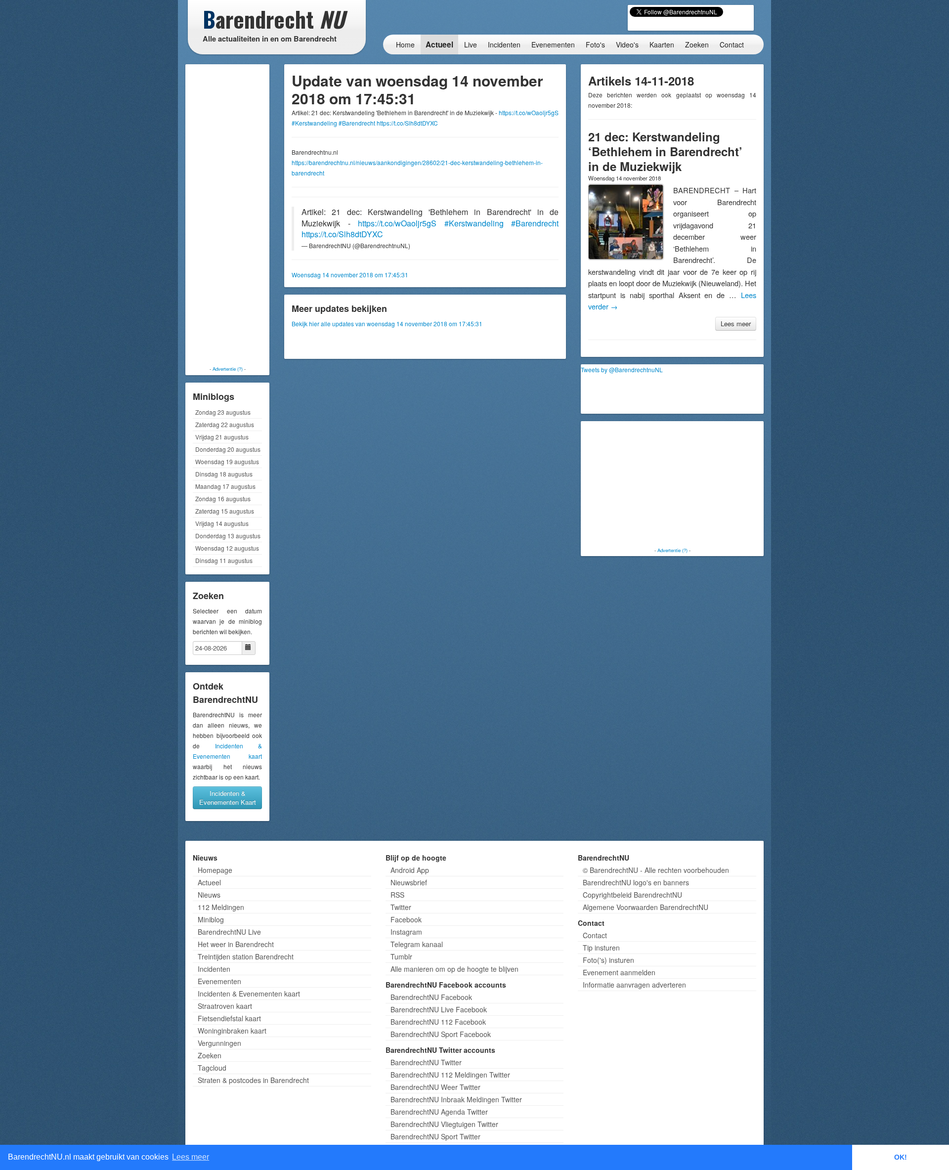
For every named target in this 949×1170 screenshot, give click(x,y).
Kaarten (661, 44)
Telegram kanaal (416, 944)
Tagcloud (212, 1068)
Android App (409, 870)
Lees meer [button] (190, 1157)
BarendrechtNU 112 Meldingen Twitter (450, 1075)
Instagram (406, 932)
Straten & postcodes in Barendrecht (253, 1080)
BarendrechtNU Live (229, 932)
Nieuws (209, 895)
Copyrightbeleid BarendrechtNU (632, 895)
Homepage (215, 870)
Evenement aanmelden (619, 972)
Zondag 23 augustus (223, 412)
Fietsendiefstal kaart (229, 1018)
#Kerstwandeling (314, 123)
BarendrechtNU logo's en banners (636, 882)
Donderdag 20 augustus (227, 449)
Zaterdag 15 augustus (224, 511)
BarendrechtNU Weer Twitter (435, 1087)
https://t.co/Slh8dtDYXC (407, 123)
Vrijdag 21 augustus (222, 437)
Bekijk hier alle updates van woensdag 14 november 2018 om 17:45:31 (387, 323)
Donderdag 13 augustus (227, 535)
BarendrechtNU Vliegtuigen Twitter (444, 1124)
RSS (397, 895)
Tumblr (401, 956)
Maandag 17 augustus (225, 486)
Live (470, 44)
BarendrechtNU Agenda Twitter (439, 1112)
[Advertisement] (227, 215)
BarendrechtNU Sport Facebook (440, 1034)
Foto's (595, 44)
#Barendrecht (357, 123)
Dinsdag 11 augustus (224, 560)
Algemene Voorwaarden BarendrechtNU (645, 907)
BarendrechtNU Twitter (426, 1062)
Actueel (439, 44)
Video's (627, 44)
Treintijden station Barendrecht (246, 956)
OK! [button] (900, 1157)
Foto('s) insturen (608, 960)
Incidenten (504, 44)
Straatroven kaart (225, 1006)
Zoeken (697, 44)
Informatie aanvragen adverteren (634, 985)
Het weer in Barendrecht (236, 944)
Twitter (400, 907)
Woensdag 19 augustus (227, 461)
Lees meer (736, 323)
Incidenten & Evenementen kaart (249, 993)
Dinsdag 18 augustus (224, 474)
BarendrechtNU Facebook (431, 997)
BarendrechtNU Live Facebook (438, 1009)
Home (405, 44)
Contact (732, 44)
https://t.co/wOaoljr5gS (529, 112)
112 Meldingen (221, 907)
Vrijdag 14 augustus (222, 523)
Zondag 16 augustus (223, 498)
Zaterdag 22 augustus (224, 424)
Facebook (406, 919)
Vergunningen (219, 1043)
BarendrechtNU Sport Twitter (435, 1136)
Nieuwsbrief (408, 882)
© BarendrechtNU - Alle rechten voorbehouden (656, 870)
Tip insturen (601, 948)
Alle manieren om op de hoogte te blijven (454, 969)
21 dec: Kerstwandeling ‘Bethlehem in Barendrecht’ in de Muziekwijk (665, 151)
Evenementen (553, 44)
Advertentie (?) (228, 368)
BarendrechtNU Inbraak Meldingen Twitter (456, 1099)
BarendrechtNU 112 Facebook (438, 1022)
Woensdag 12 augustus (227, 548)
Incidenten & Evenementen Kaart (227, 797)
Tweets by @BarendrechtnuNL (622, 369)
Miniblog (211, 919)
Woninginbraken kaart (232, 1031)
